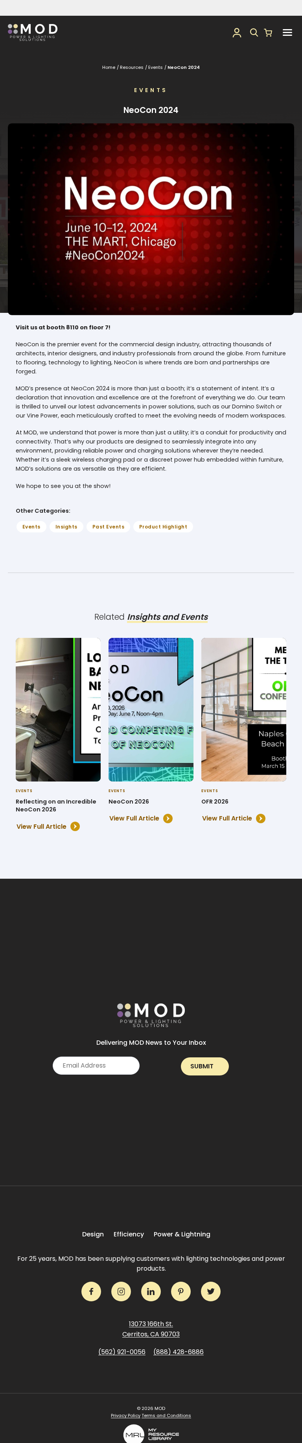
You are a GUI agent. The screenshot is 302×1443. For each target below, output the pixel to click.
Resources (132, 67)
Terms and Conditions (166, 1415)
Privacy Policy (125, 1415)
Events (155, 67)
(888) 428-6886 (178, 1351)
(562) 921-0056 (121, 1351)
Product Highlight (163, 526)
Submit (202, 1066)
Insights (66, 526)
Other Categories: (43, 511)
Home (108, 67)
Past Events (108, 526)
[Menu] (287, 33)
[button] (254, 32)
